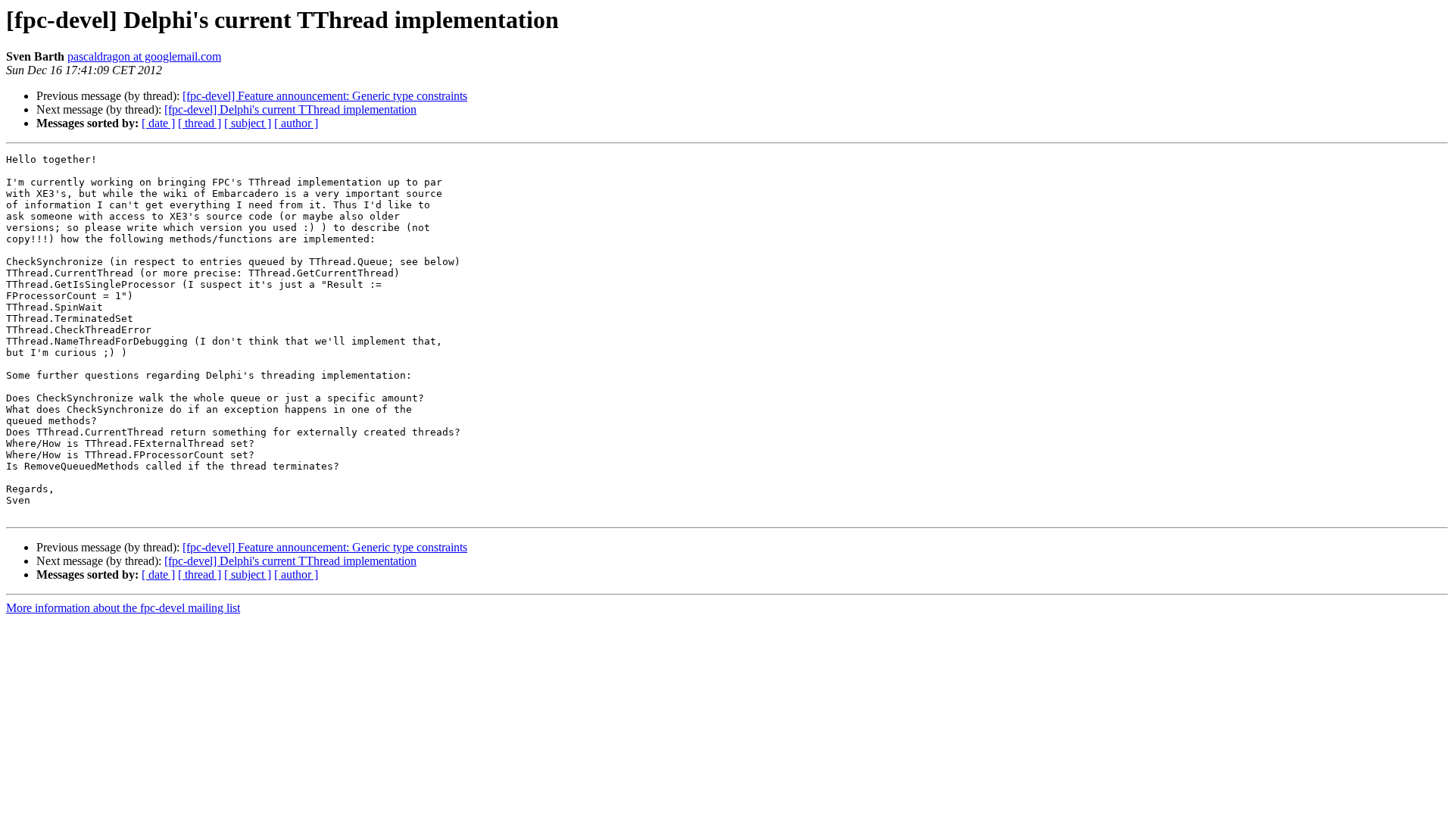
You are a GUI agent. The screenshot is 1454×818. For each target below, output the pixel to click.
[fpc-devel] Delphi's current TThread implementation (290, 109)
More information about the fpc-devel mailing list (123, 607)
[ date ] (158, 123)
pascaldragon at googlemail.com (144, 56)
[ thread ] (199, 123)
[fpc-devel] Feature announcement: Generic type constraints (325, 95)
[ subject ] (247, 123)
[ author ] (296, 123)
